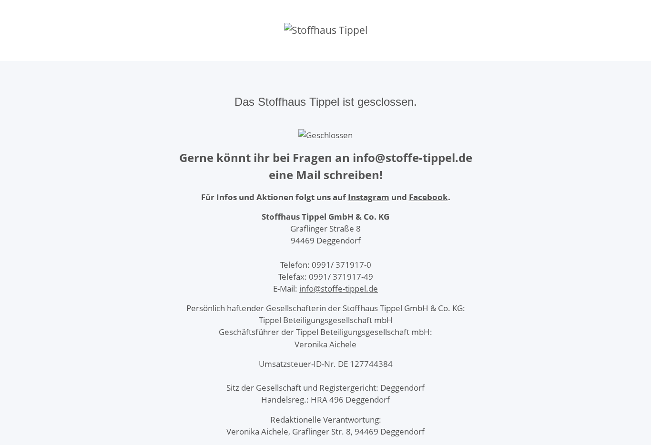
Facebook (428, 197)
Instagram (368, 197)
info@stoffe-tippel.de (338, 288)
